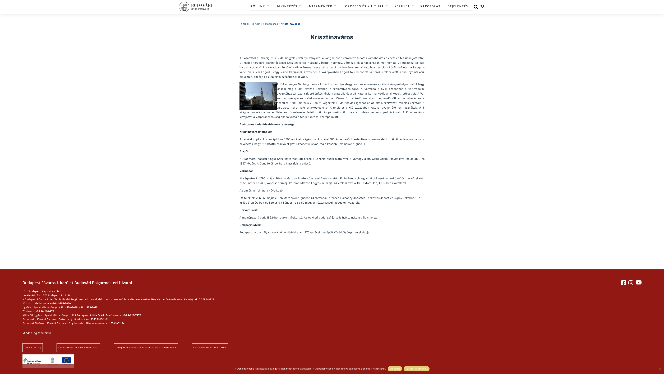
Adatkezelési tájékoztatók (210, 347)
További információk (416, 368)
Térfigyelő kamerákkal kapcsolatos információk (145, 347)
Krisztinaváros (290, 23)
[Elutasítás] (659, 369)
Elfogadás (394, 368)
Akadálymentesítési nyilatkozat (78, 347)
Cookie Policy (32, 347)
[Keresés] (476, 7)
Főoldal (244, 23)
